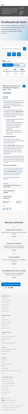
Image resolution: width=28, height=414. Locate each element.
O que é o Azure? (5, 297)
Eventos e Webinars (5, 368)
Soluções (3, 334)
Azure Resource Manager (12, 100)
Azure (2, 4)
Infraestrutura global (5, 302)
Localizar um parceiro (5, 353)
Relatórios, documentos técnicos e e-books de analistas (11, 370)
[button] (9, 54)
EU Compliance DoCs (5, 409)
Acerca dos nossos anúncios (14, 407)
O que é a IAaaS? (5, 387)
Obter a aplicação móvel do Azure (12, 284)
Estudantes (4, 366)
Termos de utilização (18, 405)
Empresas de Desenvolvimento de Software (9, 349)
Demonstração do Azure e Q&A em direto (9, 342)
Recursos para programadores (7, 364)
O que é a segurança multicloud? (7, 381)
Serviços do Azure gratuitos (6, 321)
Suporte (3, 340)
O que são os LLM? (5, 389)
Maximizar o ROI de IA (6, 328)
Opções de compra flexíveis (6, 323)
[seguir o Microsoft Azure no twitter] (3, 287)
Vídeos (3, 372)
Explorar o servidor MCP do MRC (22, 11)
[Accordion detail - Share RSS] (7, 209)
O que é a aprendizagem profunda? (8, 385)
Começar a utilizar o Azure (6, 300)
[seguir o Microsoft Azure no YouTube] (11, 287)
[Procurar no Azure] (1, 2)
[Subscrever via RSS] (14, 54)
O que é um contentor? (6, 392)
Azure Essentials (4, 308)
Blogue (3, 361)
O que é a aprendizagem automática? (8, 383)
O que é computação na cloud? (7, 379)
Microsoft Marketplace (6, 351)
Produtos (3, 317)
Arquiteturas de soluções (6, 338)
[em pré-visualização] (15, 73)
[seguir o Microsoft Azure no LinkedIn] (9, 287)
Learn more (5, 177)
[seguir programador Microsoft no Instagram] (6, 287)
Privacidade (12, 405)
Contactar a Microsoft (5, 405)
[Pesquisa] (24, 48)
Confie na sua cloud (5, 306)
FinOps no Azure (5, 325)
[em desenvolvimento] (7, 73)
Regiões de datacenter (6, 304)
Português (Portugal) (7, 398)
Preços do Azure (4, 319)
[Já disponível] (22, 73)
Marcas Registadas (5, 407)
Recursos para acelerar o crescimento (8, 336)
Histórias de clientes (5, 310)
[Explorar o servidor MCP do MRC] (19, 54)
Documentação (4, 359)
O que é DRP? (4, 394)
